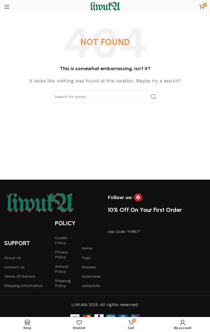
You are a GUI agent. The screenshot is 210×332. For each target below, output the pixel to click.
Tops (86, 258)
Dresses (88, 267)
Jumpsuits (90, 285)
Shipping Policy (63, 283)
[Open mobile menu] (6, 6)
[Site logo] (105, 6)
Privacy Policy (61, 254)
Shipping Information (23, 285)
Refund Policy (61, 269)
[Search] (153, 96)
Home (86, 248)
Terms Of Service (19, 276)
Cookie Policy (61, 240)
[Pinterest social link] (138, 197)
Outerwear (91, 276)
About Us (12, 258)
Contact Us (14, 267)
